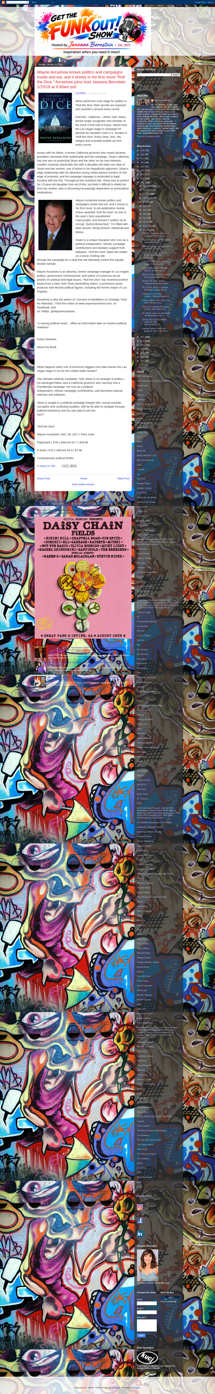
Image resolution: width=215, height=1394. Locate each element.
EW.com (141, 631)
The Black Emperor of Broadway (152, 1130)
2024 (142, 158)
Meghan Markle (144, 888)
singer (139, 1089)
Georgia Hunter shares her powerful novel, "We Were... (156, 329)
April (145, 218)
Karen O (140, 775)
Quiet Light (142, 990)
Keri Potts (141, 789)
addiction (141, 399)
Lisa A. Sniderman (145, 841)
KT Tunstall (142, 799)
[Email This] (63, 465)
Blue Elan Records (145, 460)
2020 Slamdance (144, 376)
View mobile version (83, 484)
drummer (141, 595)
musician (141, 925)
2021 (142, 170)
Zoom (139, 1186)
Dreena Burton (143, 591)
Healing (140, 715)
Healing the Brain (145, 719)
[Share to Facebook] (72, 465)
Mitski (139, 916)
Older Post (123, 478)
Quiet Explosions (145, 985)
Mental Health (143, 892)
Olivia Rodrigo (143, 953)
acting (139, 390)
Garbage (141, 687)
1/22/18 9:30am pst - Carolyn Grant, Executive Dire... (155, 262)
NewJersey (142, 934)
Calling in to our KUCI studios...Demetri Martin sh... (156, 295)
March (146, 222)
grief (139, 701)
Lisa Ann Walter (144, 846)
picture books (143, 967)
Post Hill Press (144, 976)
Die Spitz (141, 563)
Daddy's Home (143, 521)
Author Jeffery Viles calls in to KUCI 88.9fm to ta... (156, 301)
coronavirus (142, 507)
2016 (142, 341)
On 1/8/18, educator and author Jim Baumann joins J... (156, 314)
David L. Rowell (144, 558)
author (140, 441)
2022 (142, 166)
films (139, 673)
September (148, 198)
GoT (139, 696)
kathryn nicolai (143, 780)
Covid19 (140, 516)
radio (139, 1004)
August (146, 202)
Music (139, 920)
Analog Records (144, 409)
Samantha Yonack (145, 1042)
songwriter (141, 1098)
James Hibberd (144, 738)
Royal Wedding (144, 1018)
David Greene (143, 553)
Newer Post (43, 478)
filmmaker (141, 659)
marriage (141, 878)
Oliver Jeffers (143, 948)
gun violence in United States (150, 705)
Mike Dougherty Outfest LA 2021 (152, 897)
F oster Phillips (144, 635)
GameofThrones (144, 682)
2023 (142, 162)
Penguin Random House (148, 962)
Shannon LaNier (144, 1079)
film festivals (143, 654)
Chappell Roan (143, 483)
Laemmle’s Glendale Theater (150, 827)
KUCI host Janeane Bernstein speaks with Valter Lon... (155, 308)
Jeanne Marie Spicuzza (147, 747)
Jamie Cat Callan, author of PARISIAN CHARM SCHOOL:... (154, 255)
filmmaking (142, 668)
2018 (142, 182)
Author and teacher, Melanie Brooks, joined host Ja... (154, 269)
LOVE (139, 860)
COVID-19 (141, 511)
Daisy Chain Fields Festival (149, 534)
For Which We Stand (146, 677)
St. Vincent (142, 1102)
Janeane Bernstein (145, 742)
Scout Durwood (144, 1065)
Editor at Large (143, 612)
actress (140, 395)
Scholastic (142, 1060)
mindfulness (142, 906)
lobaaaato (116, 1387)
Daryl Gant (142, 549)
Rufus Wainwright (145, 1023)
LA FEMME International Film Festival (154, 822)
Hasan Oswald (143, 710)
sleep (139, 1093)
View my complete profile (148, 136)
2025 (142, 154)
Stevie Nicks (143, 1112)
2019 (142, 178)
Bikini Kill (141, 451)
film (138, 645)
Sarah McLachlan (145, 1056)
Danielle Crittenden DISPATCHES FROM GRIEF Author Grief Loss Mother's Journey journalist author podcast (156, 541)
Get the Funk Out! (162, 100)
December (148, 186)
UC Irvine (141, 1168)
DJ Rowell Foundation (147, 572)
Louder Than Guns (145, 855)
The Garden (142, 1149)
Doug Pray (142, 581)
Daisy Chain (142, 525)
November (148, 190)
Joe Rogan (142, 771)
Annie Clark (142, 413)
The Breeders (143, 1135)
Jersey (140, 761)
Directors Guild (143, 567)
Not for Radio (143, 943)
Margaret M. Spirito (145, 869)
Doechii (140, 577)
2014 (142, 349)
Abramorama (143, 385)
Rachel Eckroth (144, 999)
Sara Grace (142, 1051)
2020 (142, 174)
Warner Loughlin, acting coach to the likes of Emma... (157, 247)
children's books (144, 488)
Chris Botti (142, 493)
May (145, 214)
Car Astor (141, 479)
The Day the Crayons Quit (149, 1140)
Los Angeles (142, 850)
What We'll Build (144, 1177)
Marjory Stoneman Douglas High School (155, 874)
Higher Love (142, 724)
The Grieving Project (146, 1154)
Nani (139, 929)
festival (140, 640)
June (145, 210)
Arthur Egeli (142, 427)
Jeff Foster (142, 752)
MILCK (140, 902)
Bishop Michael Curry (146, 455)
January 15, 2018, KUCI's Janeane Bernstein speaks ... (156, 282)
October (147, 194)
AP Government (144, 423)
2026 (142, 150)
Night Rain (141, 939)
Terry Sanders (143, 1126)
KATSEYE (142, 785)
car (138, 474)
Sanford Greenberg (145, 1046)
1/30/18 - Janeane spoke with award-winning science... (155, 234)
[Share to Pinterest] (75, 465)
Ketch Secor (142, 794)
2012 (142, 357)
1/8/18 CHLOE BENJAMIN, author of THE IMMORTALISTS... (154, 322)
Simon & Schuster (145, 1084)
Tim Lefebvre (143, 1158)
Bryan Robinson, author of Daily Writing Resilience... (156, 241)
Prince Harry (142, 981)
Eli (138, 617)
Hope (139, 729)
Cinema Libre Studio (146, 502)
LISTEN (80, 93)
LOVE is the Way (145, 864)
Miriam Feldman (144, 911)
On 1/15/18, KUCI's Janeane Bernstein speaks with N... (155, 288)
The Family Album (145, 1144)
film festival (142, 649)
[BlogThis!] (66, 465)
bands (139, 446)
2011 (142, 361)
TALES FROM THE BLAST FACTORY (154, 1116)
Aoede (140, 418)
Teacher (140, 1121)
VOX (139, 1172)
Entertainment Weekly (147, 621)
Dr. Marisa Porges (145, 586)
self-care (141, 1070)
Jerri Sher (141, 757)
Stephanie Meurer (145, 1107)
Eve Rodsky (142, 626)
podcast (140, 971)
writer (139, 1182)
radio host (141, 1009)
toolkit (139, 1163)
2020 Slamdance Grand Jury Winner (153, 381)
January (147, 230)
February (147, 226)
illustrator (141, 733)
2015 (142, 345)
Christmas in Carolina (146, 497)
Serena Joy (142, 1074)
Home (83, 478)
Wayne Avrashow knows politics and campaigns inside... (156, 275)
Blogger (136, 1387)
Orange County (144, 957)
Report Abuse (144, 1196)
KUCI (139, 803)
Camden (140, 469)
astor (139, 437)
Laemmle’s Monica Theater (149, 832)
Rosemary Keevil (145, 1013)
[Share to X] (69, 465)
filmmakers (142, 663)
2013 (142, 353)
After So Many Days (146, 404)
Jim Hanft (141, 766)
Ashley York (142, 432)
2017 (142, 337)
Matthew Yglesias (145, 883)
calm (139, 465)
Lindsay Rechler (144, 836)
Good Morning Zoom (146, 691)
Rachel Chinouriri (144, 995)
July (145, 206)
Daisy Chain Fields (145, 530)
